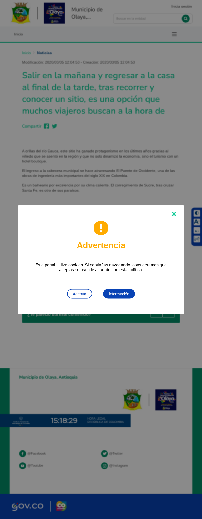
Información (119, 293)
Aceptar (79, 293)
